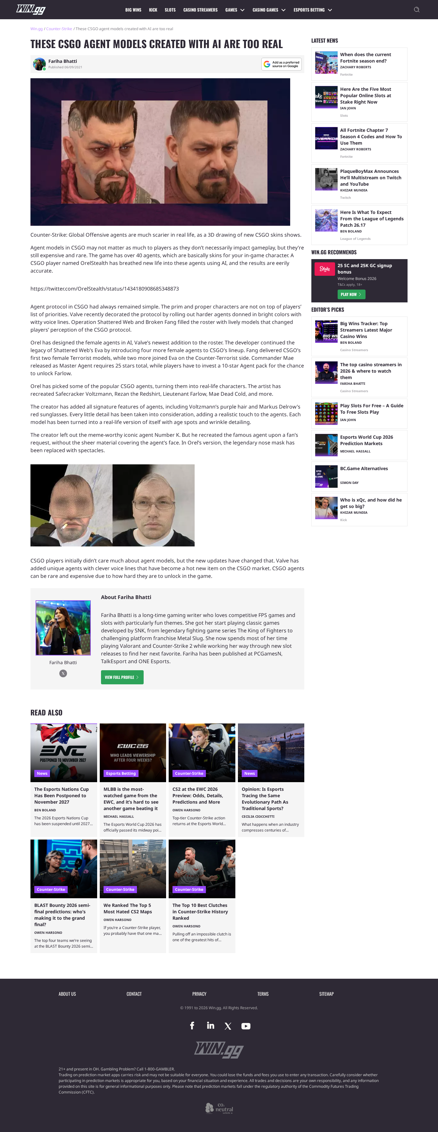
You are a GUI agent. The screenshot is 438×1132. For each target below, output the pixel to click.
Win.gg (36, 28)
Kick (153, 9)
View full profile (119, 677)
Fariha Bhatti (62, 61)
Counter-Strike (59, 28)
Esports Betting (309, 9)
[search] (417, 9)
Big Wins (133, 9)
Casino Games (265, 9)
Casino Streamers (200, 9)
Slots (170, 9)
